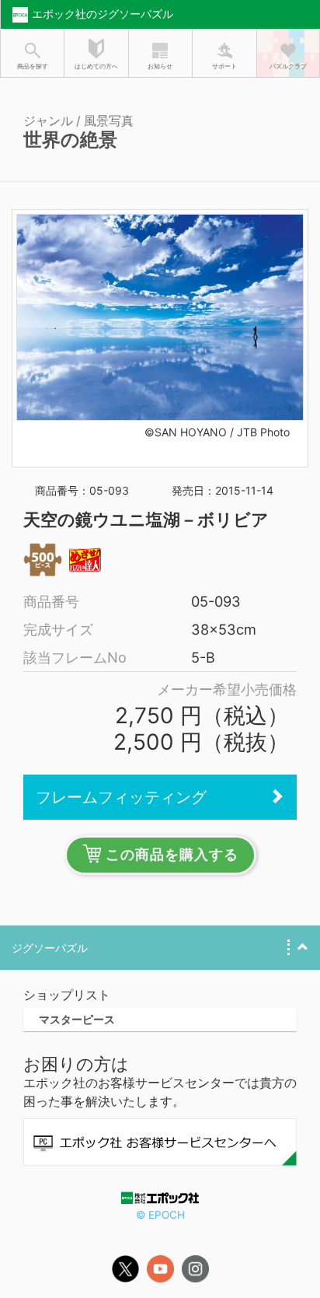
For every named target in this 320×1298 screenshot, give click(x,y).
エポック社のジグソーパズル (102, 13)
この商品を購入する (172, 854)
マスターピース (77, 1019)
